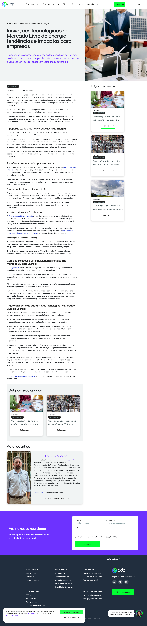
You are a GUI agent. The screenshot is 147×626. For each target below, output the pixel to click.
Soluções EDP (14, 268)
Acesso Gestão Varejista (35, 605)
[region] (44, 615)
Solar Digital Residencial (64, 587)
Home (9, 23)
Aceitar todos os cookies (71, 612)
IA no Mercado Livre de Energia (21, 216)
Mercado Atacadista (63, 580)
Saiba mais (24, 430)
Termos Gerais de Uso (91, 580)
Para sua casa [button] (32, 4)
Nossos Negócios (32, 580)
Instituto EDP (31, 599)
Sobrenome (112, 520)
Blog (16, 23)
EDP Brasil (30, 595)
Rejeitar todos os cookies (71, 617)
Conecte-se (38, 493)
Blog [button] (65, 4)
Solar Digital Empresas (64, 583)
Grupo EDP (30, 577)
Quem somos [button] (77, 4)
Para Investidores (32, 602)
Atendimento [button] (93, 4)
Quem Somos (31, 573)
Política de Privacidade (92, 577)
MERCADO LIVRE (13, 86)
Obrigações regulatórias (93, 599)
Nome (79, 520)
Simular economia (123, 592)
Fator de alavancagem (92, 595)
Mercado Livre (60, 573)
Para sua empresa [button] (51, 4)
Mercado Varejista (62, 577)
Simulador (120, 4)
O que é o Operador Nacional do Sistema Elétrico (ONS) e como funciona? (62, 424)
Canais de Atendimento (92, 573)
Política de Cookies (12, 615)
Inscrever (87, 544)
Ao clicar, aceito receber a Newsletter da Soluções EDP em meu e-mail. (102, 537)
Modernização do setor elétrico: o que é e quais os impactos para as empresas (107, 209)
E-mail (79, 528)
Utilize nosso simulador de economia (21, 376)
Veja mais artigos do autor (55, 498)
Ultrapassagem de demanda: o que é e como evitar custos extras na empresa (25, 424)
